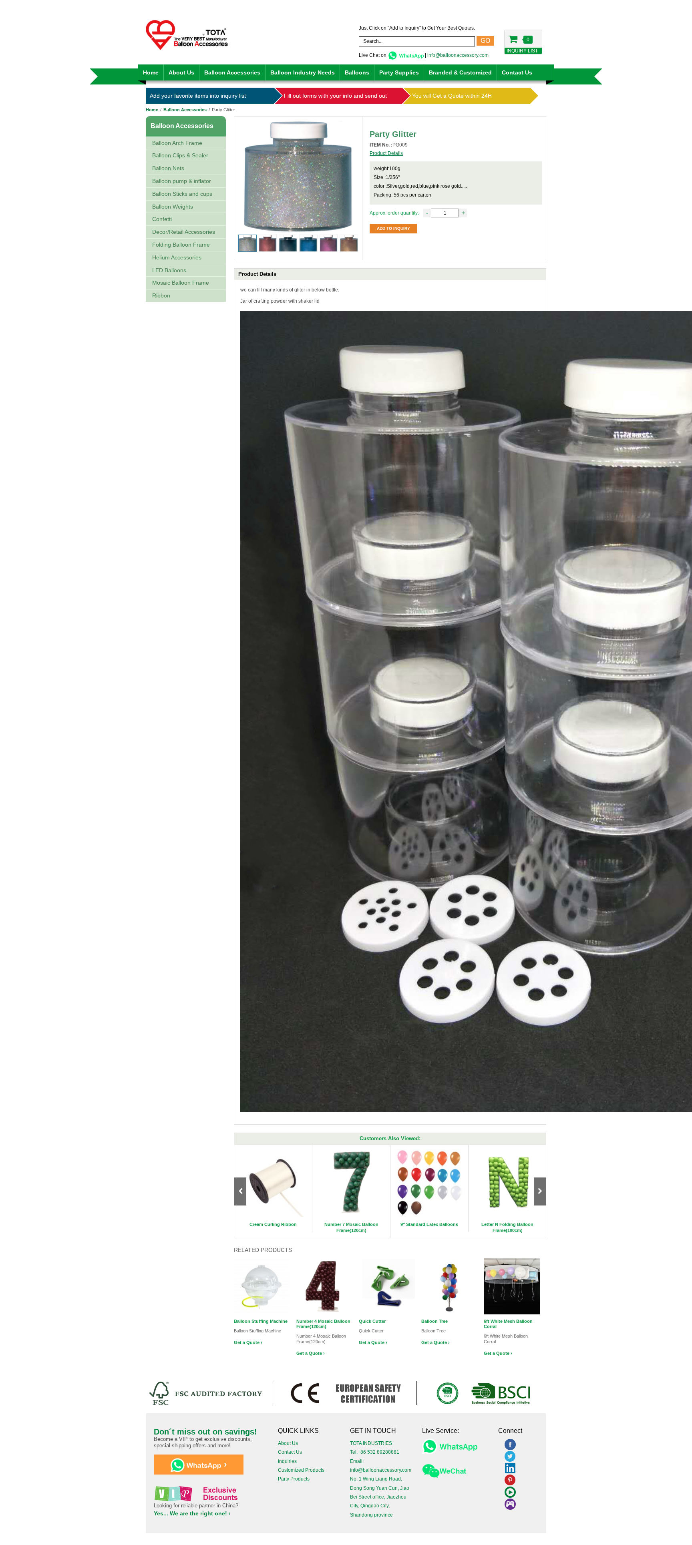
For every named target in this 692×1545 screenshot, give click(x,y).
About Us (181, 72)
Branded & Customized (460, 72)
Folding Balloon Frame (181, 244)
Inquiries (287, 1461)
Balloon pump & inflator (181, 181)
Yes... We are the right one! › (192, 1513)
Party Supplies (399, 72)
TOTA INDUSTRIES (371, 1443)
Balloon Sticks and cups (182, 194)
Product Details (386, 153)
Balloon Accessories (232, 72)
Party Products (294, 1479)
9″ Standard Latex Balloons (429, 1224)
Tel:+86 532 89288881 (374, 1452)
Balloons (357, 72)
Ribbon (161, 295)
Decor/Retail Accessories (183, 232)
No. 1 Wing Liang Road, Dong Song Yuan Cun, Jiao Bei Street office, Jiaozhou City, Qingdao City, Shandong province (379, 1497)
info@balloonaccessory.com (458, 55)
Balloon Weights (172, 206)
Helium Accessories (176, 257)
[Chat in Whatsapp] (406, 55)
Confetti (162, 219)
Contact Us (517, 72)
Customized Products (301, 1470)
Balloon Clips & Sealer (180, 155)
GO (485, 40)
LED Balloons (169, 270)
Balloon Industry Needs (302, 72)
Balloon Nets (168, 168)
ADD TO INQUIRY (393, 228)
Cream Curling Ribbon (273, 1224)
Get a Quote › (248, 1342)
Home (151, 72)
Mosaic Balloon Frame (180, 282)
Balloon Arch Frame (177, 143)
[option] (273, 1188)
